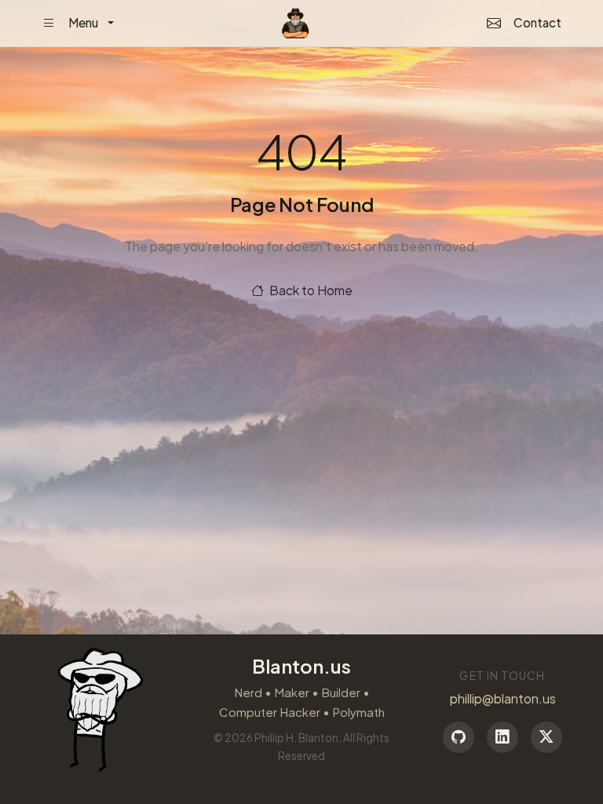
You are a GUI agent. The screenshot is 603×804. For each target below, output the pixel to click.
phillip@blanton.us (503, 698)
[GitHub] (458, 737)
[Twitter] (546, 737)
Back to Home (310, 290)
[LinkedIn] (502, 737)
